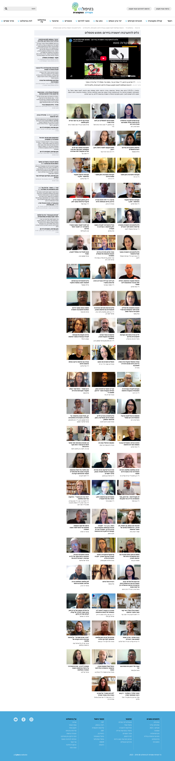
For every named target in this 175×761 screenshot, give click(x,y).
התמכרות (156, 742)
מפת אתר (73, 747)
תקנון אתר (72, 728)
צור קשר (73, 742)
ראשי (170, 21)
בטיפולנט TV (42, 21)
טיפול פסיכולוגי (99, 739)
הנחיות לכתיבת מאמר (68, 739)
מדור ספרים (9, 21)
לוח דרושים (128, 736)
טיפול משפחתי (99, 736)
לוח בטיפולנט (26, 21)
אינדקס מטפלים (126, 742)
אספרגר (156, 731)
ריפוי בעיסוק (99, 725)
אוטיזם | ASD (154, 728)
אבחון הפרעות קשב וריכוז (123, 739)
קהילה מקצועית (155, 21)
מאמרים (68, 21)
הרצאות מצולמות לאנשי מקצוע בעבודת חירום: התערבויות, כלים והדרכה (108, 85)
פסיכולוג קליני (154, 725)
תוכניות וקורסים (135, 21)
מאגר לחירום (84, 21)
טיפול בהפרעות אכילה (124, 731)
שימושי (55, 21)
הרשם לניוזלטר (71, 745)
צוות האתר (72, 725)
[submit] (6, 8)
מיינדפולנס (155, 739)
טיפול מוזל (128, 725)
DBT (102, 731)
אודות (74, 722)
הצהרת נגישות (71, 733)
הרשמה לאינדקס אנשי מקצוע (139, 9)
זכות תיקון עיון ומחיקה (68, 736)
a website (20, 755)
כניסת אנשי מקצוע (162, 9)
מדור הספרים (127, 733)
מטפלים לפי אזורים (125, 722)
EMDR (102, 742)
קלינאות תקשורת (98, 728)
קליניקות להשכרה (125, 728)
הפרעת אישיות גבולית (151, 736)
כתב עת (99, 21)
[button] (155, 22)
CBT (102, 722)
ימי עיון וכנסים (115, 21)
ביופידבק (101, 733)
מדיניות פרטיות (71, 731)
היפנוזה (101, 745)
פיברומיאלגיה (154, 733)
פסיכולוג (156, 722)
